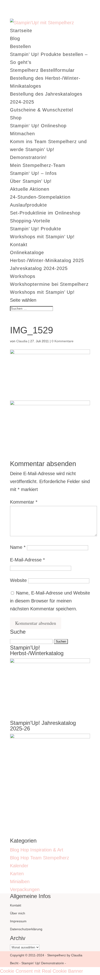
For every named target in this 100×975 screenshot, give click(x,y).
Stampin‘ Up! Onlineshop (38, 125)
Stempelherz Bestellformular (42, 70)
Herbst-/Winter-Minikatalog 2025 (47, 260)
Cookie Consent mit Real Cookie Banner (41, 971)
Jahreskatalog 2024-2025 (39, 268)
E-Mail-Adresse (27, 559)
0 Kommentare (62, 341)
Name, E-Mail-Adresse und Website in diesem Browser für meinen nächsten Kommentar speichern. (50, 600)
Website (18, 580)
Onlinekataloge (27, 252)
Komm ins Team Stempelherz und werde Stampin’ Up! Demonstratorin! (48, 149)
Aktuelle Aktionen (29, 189)
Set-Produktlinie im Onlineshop (45, 212)
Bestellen (20, 46)
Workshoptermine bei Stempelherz (49, 284)
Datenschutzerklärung (26, 929)
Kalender (19, 865)
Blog (15, 38)
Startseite (21, 30)
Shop (16, 117)
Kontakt (18, 244)
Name (18, 547)
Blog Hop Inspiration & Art (36, 849)
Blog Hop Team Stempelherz (39, 857)
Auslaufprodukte (28, 204)
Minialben (20, 881)
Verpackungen (25, 889)
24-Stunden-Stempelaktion (40, 197)
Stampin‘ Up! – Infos (33, 173)
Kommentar (23, 502)
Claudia (21, 341)
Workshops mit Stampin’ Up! (42, 236)
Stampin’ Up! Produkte (35, 228)
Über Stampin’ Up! (31, 181)
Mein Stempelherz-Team (37, 165)
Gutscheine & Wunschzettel (41, 109)
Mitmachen (22, 133)
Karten (17, 873)
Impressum (18, 921)
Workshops (22, 276)
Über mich (17, 913)
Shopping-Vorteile (30, 220)
